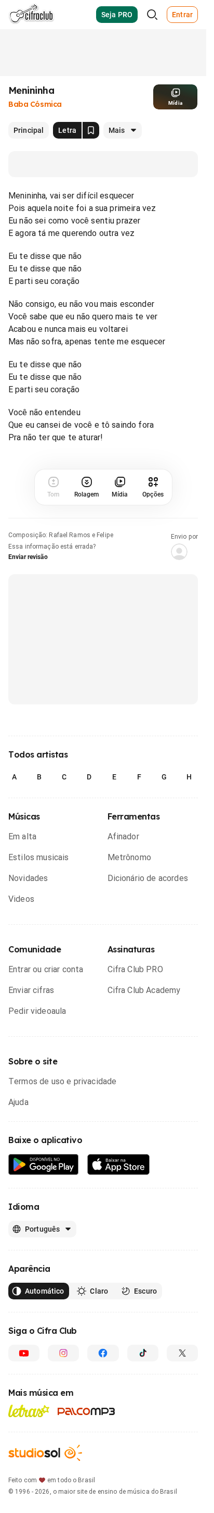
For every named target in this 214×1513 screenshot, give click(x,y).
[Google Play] (43, 1164)
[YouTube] (23, 1353)
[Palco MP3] (86, 1411)
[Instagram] (63, 1353)
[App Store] (118, 1164)
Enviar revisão (28, 557)
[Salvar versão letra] (91, 130)
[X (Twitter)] (182, 1353)
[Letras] (28, 1411)
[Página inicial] (31, 14)
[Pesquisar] (152, 14)
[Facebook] (102, 1353)
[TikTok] (142, 1353)
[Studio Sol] (45, 1453)
